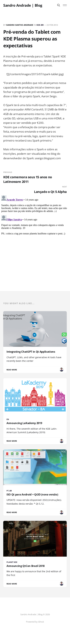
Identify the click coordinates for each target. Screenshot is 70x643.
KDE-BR (40, 25)
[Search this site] (58, 5)
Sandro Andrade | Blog (22, 5)
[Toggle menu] (64, 5)
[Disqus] (35, 234)
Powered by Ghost (35, 621)
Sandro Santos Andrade (19, 25)
